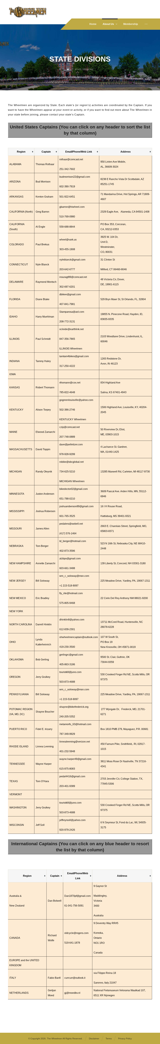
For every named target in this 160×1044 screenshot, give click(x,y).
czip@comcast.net (69, 427)
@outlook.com (90, 637)
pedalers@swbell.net (71, 523)
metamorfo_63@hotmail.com (75, 724)
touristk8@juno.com (70, 672)
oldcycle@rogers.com (76, 933)
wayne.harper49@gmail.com (75, 759)
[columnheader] (21, 152)
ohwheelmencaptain (70, 637)
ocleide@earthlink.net (71, 329)
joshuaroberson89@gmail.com (76, 506)
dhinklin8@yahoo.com (71, 619)
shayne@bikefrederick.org (73, 707)
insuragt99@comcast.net (73, 277)
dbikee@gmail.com (70, 294)
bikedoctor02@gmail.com (73, 489)
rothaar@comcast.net (71, 159)
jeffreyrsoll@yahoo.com (72, 820)
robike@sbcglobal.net (71, 462)
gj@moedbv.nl (72, 993)
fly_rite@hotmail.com (71, 593)
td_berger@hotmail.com (72, 541)
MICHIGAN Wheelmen (72, 481)
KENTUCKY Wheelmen (72, 419)
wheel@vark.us (68, 239)
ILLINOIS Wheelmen (70, 348)
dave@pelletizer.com (71, 444)
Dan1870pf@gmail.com (77, 896)
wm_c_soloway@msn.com (74, 576)
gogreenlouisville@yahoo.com (76, 400)
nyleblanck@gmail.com (72, 259)
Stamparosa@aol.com (71, 311)
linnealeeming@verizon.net (74, 741)
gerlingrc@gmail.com (71, 654)
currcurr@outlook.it (74, 977)
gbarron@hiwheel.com (72, 207)
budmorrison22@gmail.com (74, 176)
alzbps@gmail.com (70, 558)
